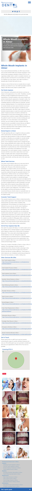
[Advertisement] (16, 25)
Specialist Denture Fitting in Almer (11, 481)
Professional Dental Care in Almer (10, 461)
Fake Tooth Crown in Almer (10, 478)
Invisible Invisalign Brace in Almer (11, 486)
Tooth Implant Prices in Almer (10, 469)
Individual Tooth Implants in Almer (11, 464)
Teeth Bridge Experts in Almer (10, 480)
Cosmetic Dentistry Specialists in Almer (12, 472)
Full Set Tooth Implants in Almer (11, 466)
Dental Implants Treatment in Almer (12, 467)
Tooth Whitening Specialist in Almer (11, 474)
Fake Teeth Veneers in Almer (10, 477)
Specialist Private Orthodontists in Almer (13, 484)
